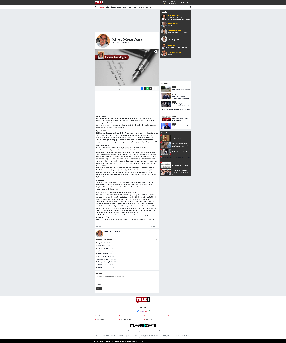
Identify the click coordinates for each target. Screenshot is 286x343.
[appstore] (136, 325)
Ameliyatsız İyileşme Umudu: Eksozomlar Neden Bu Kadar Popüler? (179, 18)
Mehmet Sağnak (173, 23)
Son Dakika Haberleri (126, 319)
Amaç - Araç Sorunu (103, 256)
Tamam (189, 340)
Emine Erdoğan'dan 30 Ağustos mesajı (180, 119)
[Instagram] (143, 311)
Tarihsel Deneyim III (103, 248)
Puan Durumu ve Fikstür (176, 315)
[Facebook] (137, 311)
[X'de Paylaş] (145, 88)
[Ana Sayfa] (96, 7)
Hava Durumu (124, 315)
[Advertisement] (127, 20)
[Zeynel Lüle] (164, 46)
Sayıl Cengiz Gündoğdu (121, 43)
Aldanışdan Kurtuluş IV (104, 262)
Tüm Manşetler (100, 319)
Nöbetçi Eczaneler (101, 315)
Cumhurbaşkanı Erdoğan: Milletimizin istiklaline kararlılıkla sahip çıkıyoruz (180, 97)
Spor (135, 7)
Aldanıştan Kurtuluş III (103, 264)
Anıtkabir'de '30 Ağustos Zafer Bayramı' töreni (181, 90)
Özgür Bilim (100, 243)
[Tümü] (189, 12)
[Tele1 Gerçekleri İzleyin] (99, 2)
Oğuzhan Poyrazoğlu (174, 31)
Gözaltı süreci (101, 245)
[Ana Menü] (190, 7)
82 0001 (170, 25)
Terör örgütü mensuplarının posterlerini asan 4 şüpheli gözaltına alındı (180, 105)
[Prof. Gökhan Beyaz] (164, 17)
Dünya (119, 7)
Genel (173, 87)
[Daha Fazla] (150, 88)
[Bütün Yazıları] (156, 239)
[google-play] (149, 325)
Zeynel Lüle (171, 45)
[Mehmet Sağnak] (164, 24)
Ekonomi (113, 7)
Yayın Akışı (141, 7)
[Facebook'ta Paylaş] (142, 88)
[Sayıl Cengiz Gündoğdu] (103, 40)
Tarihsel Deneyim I (102, 253)
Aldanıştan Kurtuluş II (103, 267)
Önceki (99, 226)
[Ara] (190, 3)
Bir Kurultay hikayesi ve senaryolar (177, 47)
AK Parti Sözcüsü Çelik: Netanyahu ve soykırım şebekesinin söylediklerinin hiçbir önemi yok (180, 127)
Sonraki (153, 226)
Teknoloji (125, 7)
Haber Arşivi (149, 319)
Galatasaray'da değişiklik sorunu (177, 32)
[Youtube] (146, 311)
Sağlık (131, 7)
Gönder (99, 289)
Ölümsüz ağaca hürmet (174, 40)
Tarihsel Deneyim (102, 251)
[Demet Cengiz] (164, 39)
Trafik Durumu (148, 315)
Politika (174, 123)
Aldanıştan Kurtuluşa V (104, 259)
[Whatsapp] (148, 311)
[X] (140, 311)
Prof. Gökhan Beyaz (174, 15)
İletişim (148, 7)
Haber (107, 7)
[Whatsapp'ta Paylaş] (147, 88)
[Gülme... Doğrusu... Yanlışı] (127, 67)
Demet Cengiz (172, 38)
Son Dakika (101, 7)
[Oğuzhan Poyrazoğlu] (164, 31)
